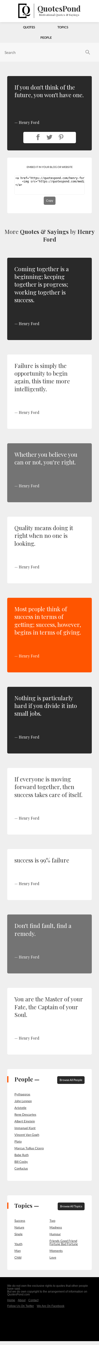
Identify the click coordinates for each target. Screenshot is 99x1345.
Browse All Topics (71, 1206)
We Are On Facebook (50, 1306)
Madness (56, 1227)
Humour (55, 1234)
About (21, 1300)
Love (53, 1257)
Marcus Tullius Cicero (29, 1148)
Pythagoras (22, 1094)
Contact (33, 1300)
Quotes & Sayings (44, 231)
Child (17, 1257)
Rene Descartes (25, 1114)
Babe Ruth (21, 1155)
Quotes (29, 27)
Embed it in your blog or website (50, 167)
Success (19, 1221)
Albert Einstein (24, 1121)
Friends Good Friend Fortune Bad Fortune (64, 1242)
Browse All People (71, 1080)
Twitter (49, 137)
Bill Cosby (21, 1162)
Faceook (38, 137)
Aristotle (20, 1108)
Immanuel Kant (25, 1128)
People (46, 37)
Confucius (21, 1168)
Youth (18, 1244)
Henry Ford (29, 323)
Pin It (61, 137)
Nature (19, 1227)
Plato (18, 1141)
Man (17, 1251)
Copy (49, 200)
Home (11, 1300)
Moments (56, 1251)
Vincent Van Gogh (26, 1135)
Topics (62, 27)
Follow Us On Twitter (20, 1306)
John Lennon (23, 1101)
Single (18, 1234)
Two (52, 1221)
